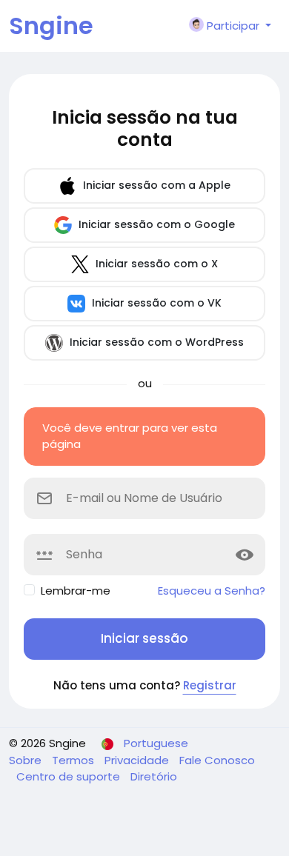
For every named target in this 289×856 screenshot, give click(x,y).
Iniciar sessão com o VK (155, 302)
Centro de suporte (69, 776)
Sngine (51, 25)
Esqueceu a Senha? (211, 590)
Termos (74, 760)
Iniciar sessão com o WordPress (155, 342)
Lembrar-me (75, 590)
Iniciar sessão (144, 638)
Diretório (153, 776)
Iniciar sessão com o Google (155, 224)
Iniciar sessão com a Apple (155, 185)
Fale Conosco (217, 760)
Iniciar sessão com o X (155, 263)
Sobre (26, 760)
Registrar (209, 685)
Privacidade (138, 760)
